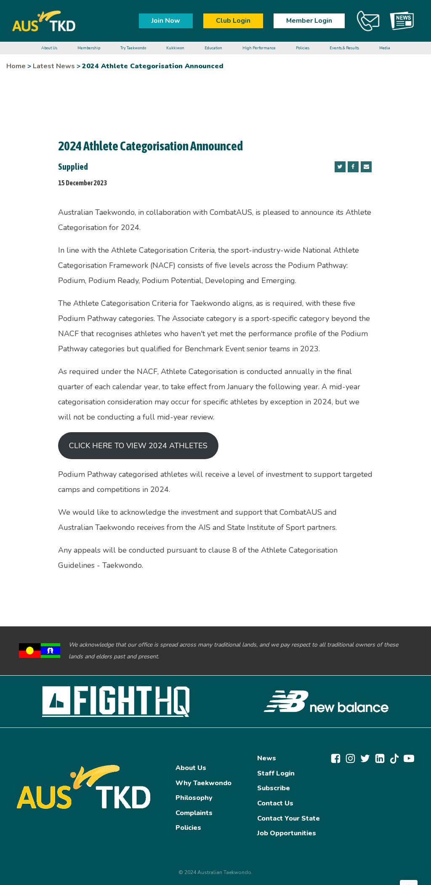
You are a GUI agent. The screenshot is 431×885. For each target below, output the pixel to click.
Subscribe (273, 788)
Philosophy (194, 797)
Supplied (73, 166)
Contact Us (275, 803)
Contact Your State (288, 818)
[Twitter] (340, 166)
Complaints (194, 813)
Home (16, 66)
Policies (188, 827)
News (266, 758)
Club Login (233, 20)
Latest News (54, 66)
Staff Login (276, 773)
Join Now (166, 20)
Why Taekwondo (203, 783)
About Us (191, 768)
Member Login (309, 20)
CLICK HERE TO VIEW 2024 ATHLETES (138, 446)
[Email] (366, 166)
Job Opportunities (286, 833)
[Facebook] (353, 166)
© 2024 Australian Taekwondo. (215, 872)
